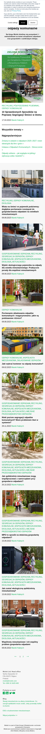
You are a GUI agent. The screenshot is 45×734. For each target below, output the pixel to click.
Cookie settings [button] (13, 22)
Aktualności (18, 262)
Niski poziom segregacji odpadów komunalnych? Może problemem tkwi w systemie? (20, 420)
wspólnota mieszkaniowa (28, 259)
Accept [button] (23, 22)
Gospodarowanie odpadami (16, 254)
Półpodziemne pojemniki (26, 106)
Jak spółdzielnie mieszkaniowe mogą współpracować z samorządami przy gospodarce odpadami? (19, 478)
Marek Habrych (18, 120)
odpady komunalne (12, 108)
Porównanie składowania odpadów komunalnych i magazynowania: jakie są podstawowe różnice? (20, 315)
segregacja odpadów (13, 256)
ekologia (6, 203)
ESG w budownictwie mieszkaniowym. (16, 711)
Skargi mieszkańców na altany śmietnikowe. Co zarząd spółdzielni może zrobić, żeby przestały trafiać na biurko (22, 703)
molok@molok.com (10, 681)
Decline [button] (32, 22)
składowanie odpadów (29, 360)
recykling (7, 106)
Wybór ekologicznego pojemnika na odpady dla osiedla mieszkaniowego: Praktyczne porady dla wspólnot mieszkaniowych (22, 267)
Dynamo (27, 727)
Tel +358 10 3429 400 (11, 683)
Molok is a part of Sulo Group (13, 725)
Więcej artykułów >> (10, 715)
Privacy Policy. (16, 11)
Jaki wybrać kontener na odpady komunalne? (22, 364)
